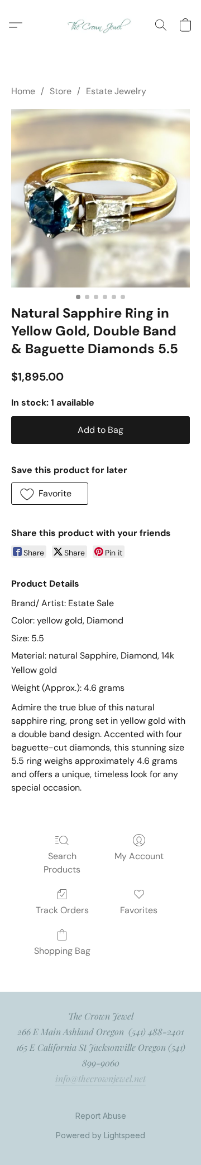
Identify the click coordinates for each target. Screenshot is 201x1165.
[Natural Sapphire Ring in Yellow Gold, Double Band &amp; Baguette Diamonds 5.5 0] (100, 198)
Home (23, 91)
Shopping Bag (62, 951)
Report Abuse (100, 1115)
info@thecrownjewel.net (100, 1078)
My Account (139, 856)
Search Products (62, 862)
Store (60, 91)
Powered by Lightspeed (100, 1135)
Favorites (138, 910)
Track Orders (62, 910)
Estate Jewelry (116, 91)
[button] (101, 25)
